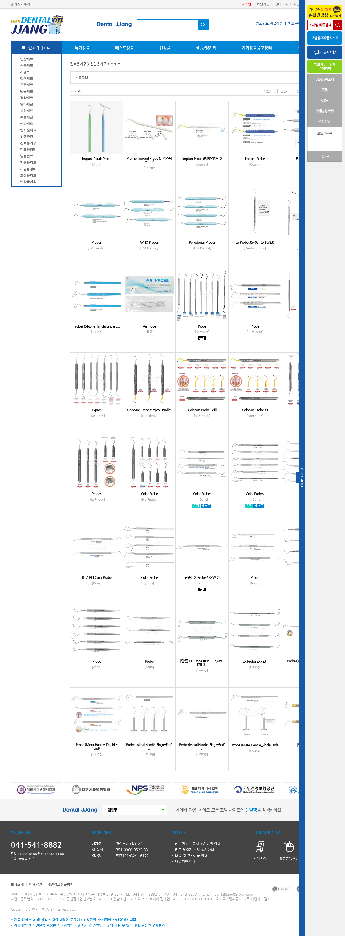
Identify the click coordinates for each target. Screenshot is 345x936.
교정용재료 (28, 175)
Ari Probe (149, 326)
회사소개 (17, 884)
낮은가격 (269, 91)
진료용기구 (28, 143)
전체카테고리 (39, 47)
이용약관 (35, 884)
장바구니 (281, 4)
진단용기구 (98, 64)
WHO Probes (149, 242)
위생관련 (26, 136)
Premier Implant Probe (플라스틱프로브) (149, 159)
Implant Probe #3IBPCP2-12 (202, 158)
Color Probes (202, 493)
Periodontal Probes (202, 242)
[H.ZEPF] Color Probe (96, 577)
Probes (96, 242)
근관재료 (26, 85)
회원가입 (263, 4)
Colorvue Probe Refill (202, 410)
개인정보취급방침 (60, 884)
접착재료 (26, 78)
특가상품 (82, 48)
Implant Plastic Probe (96, 158)
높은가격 (285, 91)
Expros (96, 410)
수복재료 (26, 65)
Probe (202, 326)
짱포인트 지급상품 (269, 23)
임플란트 (26, 156)
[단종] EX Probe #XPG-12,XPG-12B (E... (202, 662)
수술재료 (26, 117)
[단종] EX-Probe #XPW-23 (202, 577)
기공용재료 (28, 162)
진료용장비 (28, 149)
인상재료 (26, 59)
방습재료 (26, 91)
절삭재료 (26, 98)
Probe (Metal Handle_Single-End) (255, 745)
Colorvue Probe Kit (255, 410)
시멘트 (25, 72)
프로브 (83, 77)
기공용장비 (28, 169)
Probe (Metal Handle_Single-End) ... (149, 746)
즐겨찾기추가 (20, 4)
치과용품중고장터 (257, 48)
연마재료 (26, 104)
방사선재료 (28, 130)
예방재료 (26, 124)
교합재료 (26, 111)
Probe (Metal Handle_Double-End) (96, 746)
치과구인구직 (298, 23)
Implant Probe (255, 158)
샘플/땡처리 (206, 48)
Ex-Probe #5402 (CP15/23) (255, 242)
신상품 (165, 48)
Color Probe (149, 493)
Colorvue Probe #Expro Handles (149, 410)
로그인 (246, 4)
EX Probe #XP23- (255, 661)
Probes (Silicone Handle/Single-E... (96, 326)
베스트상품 (124, 48)
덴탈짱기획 (28, 182)
